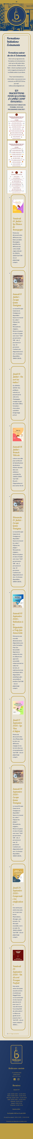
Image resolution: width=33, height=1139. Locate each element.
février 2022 (16, 1137)
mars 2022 (16, 1136)
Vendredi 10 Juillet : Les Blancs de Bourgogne (18, 224)
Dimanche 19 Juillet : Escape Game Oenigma (17, 523)
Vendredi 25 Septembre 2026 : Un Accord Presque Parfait (17, 974)
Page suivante (14, 1033)
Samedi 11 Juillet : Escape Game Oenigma (17, 300)
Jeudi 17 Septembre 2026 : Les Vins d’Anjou (17, 726)
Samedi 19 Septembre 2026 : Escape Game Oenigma (17, 796)
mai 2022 (16, 1134)
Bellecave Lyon (16, 15)
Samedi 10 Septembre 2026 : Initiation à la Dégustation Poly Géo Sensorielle (18, 623)
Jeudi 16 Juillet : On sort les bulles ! (18, 378)
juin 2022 (16, 1133)
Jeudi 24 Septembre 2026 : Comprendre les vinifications (18, 896)
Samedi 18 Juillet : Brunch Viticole (17, 451)
